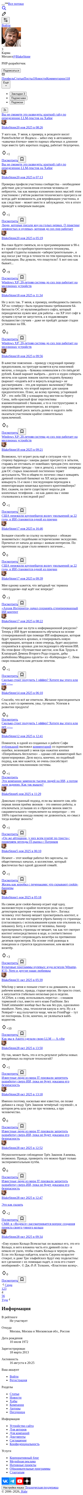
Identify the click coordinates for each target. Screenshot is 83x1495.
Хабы (13, 1401)
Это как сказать (12, 1204)
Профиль (8, 78)
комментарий (42, 746)
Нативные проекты (23, 1465)
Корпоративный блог (24, 1457)
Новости (40, 78)
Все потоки (16, 3)
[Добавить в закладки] (22, 159)
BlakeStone (9, 127)
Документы (18, 1436)
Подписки (17, 102)
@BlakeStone (21, 56)
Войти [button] (6, 25)
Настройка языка (13, 1487)
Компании (17, 1405)
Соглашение (18, 1440)
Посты (29, 78)
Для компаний (19, 1433)
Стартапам (17, 1472)
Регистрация (18, 1380)
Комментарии (58, 78)
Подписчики (18, 98)
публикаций (10, 746)
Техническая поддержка (41, 1487)
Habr (23, 1491)
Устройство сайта (22, 1426)
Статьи (19, 78)
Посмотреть (10, 160)
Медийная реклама (23, 1461)
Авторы (15, 1408)
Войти (14, 1376)
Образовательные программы (30, 1468)
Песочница (17, 1412)
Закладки (18, 93)
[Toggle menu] (3, 4)
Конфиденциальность (24, 1444)
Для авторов (18, 1429)
